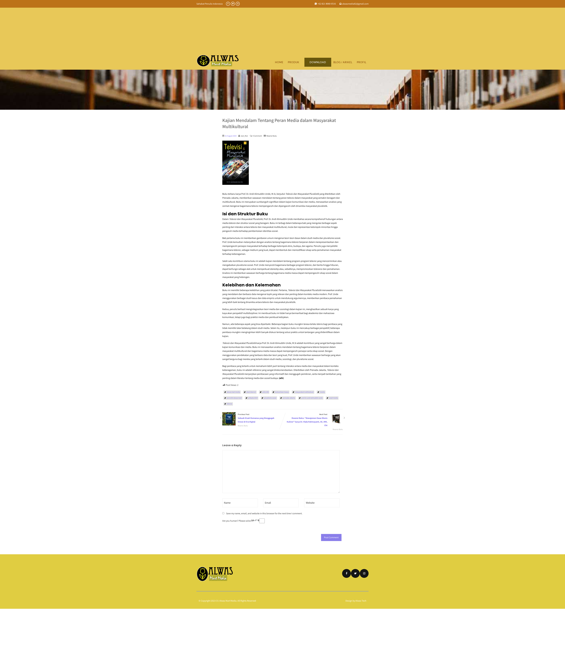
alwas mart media (233, 392)
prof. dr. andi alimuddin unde (312, 398)
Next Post (307, 420)
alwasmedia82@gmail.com (355, 3)
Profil (361, 62)
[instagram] (238, 4)
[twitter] (233, 4)
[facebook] (228, 4)
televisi (229, 404)
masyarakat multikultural (304, 392)
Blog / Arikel (342, 62)
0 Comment (257, 136)
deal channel (251, 392)
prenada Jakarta (289, 398)
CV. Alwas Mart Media (226, 600)
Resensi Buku (271, 136)
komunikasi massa (282, 392)
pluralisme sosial (270, 398)
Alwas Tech (360, 600)
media (322, 392)
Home (279, 62)
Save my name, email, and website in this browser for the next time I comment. (264, 513)
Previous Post (256, 418)
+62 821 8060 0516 (326, 4)
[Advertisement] (282, 32)
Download (318, 62)
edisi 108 (265, 392)
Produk (293, 62)
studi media (333, 398)
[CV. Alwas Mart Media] (217, 61)
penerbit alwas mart (234, 398)
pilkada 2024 (253, 398)
